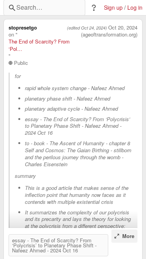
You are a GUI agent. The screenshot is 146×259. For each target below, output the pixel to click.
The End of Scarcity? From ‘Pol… (39, 45)
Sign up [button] (113, 7)
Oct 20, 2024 (122, 27)
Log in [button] (134, 7)
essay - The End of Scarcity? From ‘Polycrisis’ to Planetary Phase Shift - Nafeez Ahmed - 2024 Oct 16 (54, 245)
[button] (93, 8)
